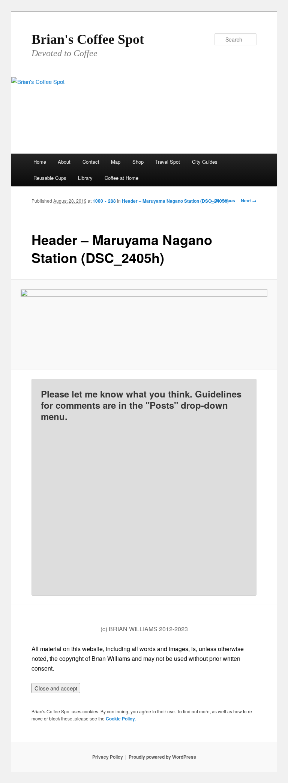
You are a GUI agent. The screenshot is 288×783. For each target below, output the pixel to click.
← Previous (222, 200)
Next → (248, 200)
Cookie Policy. (121, 718)
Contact (90, 161)
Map (115, 161)
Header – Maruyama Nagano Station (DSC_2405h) (175, 200)
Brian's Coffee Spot (88, 39)
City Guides (205, 161)
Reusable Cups (49, 177)
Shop (138, 161)
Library (85, 177)
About (64, 161)
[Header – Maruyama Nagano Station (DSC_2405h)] (144, 324)
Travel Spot (167, 161)
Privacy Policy (107, 756)
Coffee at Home (121, 177)
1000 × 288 (104, 200)
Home (39, 161)
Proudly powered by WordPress (162, 756)
